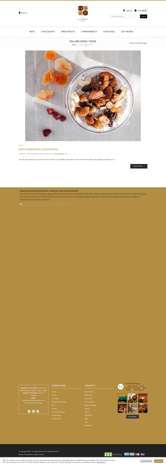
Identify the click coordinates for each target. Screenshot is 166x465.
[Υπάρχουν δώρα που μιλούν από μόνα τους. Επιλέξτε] (122, 408)
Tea (86, 422)
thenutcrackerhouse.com (33, 403)
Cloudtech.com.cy (38, 454)
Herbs (87, 419)
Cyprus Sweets (89, 31)
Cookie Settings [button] (146, 461)
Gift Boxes (127, 31)
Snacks (87, 412)
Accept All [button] (158, 461)
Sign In (129, 11)
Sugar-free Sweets (91, 405)
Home (74, 45)
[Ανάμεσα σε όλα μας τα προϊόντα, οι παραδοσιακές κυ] (142, 408)
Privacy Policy (56, 415)
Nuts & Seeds (89, 392)
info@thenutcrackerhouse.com (33, 400)
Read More (101, 462)
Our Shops (55, 398)
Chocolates (48, 31)
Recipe (21, 145)
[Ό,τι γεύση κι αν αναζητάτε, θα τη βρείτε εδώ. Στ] (122, 398)
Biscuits (87, 409)
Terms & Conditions (58, 412)
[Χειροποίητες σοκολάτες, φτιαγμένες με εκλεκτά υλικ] (142, 398)
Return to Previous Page (138, 43)
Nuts (32, 31)
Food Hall (109, 31)
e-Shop (54, 395)
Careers (54, 409)
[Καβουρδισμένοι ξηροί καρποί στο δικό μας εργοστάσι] (132, 408)
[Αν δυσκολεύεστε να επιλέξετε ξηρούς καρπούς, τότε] (132, 398)
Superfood (88, 415)
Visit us (24, 13)
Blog (53, 405)
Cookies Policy (56, 419)
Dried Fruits (68, 31)
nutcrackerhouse (59, 154)
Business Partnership (59, 402)
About (54, 392)
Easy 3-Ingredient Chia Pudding (38, 148)
